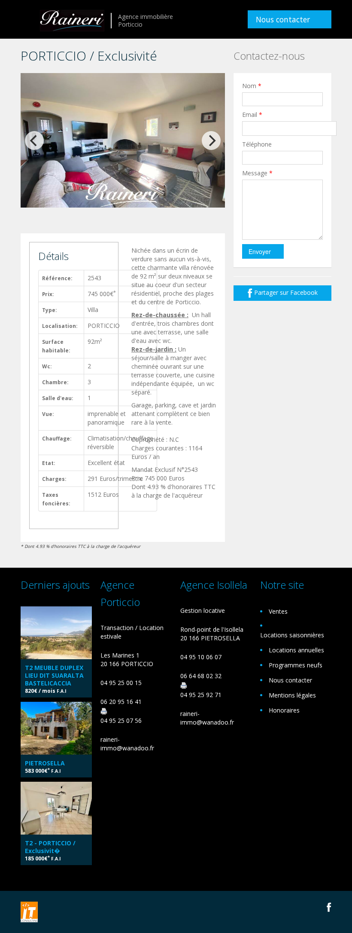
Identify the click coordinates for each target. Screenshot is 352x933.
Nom (251, 86)
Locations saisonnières (292, 635)
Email (252, 114)
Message (257, 173)
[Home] (72, 19)
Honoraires (284, 710)
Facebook (329, 907)
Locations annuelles (296, 650)
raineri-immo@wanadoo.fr (127, 743)
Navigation (28, 20)
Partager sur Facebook (285, 292)
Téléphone (257, 144)
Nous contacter (283, 19)
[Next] (211, 140)
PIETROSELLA (45, 763)
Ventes (278, 611)
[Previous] (34, 140)
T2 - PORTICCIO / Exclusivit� (50, 847)
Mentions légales (292, 695)
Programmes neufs (295, 665)
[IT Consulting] (29, 911)
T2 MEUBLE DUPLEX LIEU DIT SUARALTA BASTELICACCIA (54, 675)
